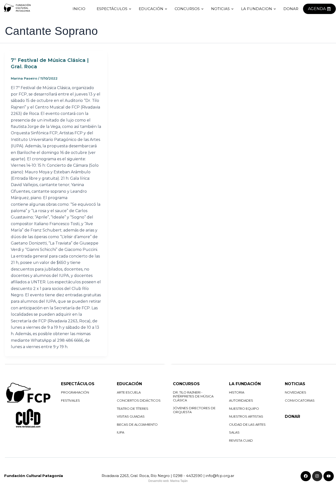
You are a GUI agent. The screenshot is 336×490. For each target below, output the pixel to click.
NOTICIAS (220, 8)
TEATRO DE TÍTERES (132, 408)
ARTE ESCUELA (129, 392)
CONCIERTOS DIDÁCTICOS (139, 400)
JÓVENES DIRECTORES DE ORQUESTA (194, 410)
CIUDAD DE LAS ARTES (247, 424)
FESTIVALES (70, 400)
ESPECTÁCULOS (112, 8)
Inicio (79, 8)
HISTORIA (236, 392)
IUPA (120, 432)
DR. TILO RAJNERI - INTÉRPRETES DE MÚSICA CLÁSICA (193, 396)
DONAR (292, 416)
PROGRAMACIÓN (75, 392)
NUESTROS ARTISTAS (246, 416)
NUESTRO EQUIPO (244, 408)
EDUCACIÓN (151, 8)
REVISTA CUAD (241, 440)
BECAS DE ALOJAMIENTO (137, 424)
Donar (290, 8)
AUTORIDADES (241, 400)
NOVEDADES (295, 392)
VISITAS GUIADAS (131, 416)
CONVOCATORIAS (300, 400)
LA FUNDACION (256, 8)
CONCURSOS (187, 8)
